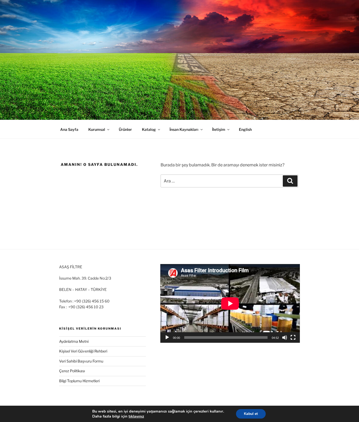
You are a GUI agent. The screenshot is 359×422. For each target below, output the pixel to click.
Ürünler (125, 129)
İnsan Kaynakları (184, 129)
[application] (230, 303)
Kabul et (251, 413)
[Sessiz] (284, 337)
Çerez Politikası (72, 371)
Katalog (149, 129)
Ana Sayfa (69, 129)
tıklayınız (136, 416)
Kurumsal (96, 129)
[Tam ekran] (293, 337)
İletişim (218, 129)
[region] (179, 60)
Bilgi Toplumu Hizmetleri (79, 381)
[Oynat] (167, 337)
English (245, 129)
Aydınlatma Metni (74, 341)
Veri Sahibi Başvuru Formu (81, 361)
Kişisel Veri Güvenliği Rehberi (83, 351)
